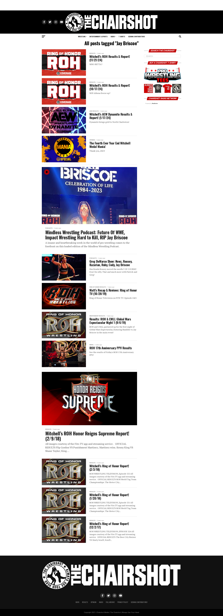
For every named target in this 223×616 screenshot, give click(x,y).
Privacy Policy (122, 602)
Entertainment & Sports (98, 36)
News (77, 602)
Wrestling (82, 36)
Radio (113, 36)
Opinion (93, 602)
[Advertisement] (111, 5)
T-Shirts (122, 36)
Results (85, 602)
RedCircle (155, 103)
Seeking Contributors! (136, 36)
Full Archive (110, 602)
